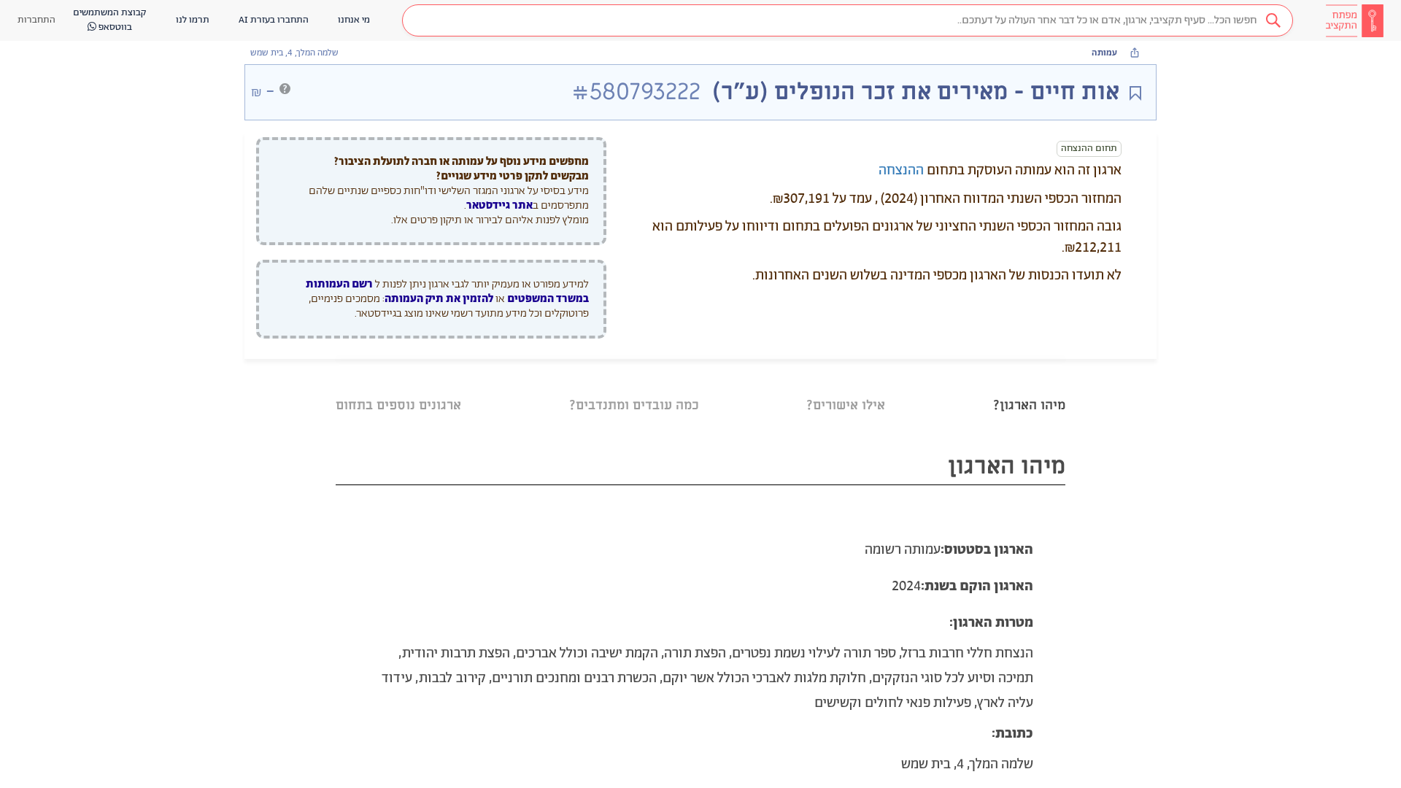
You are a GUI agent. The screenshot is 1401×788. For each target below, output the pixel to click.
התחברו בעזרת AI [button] (274, 20)
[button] (847, 20)
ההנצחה (901, 170)
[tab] (1029, 387)
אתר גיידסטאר (499, 205)
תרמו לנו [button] (192, 20)
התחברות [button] (36, 20)
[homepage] (1354, 20)
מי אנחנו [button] (354, 20)
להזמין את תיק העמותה (439, 298)
